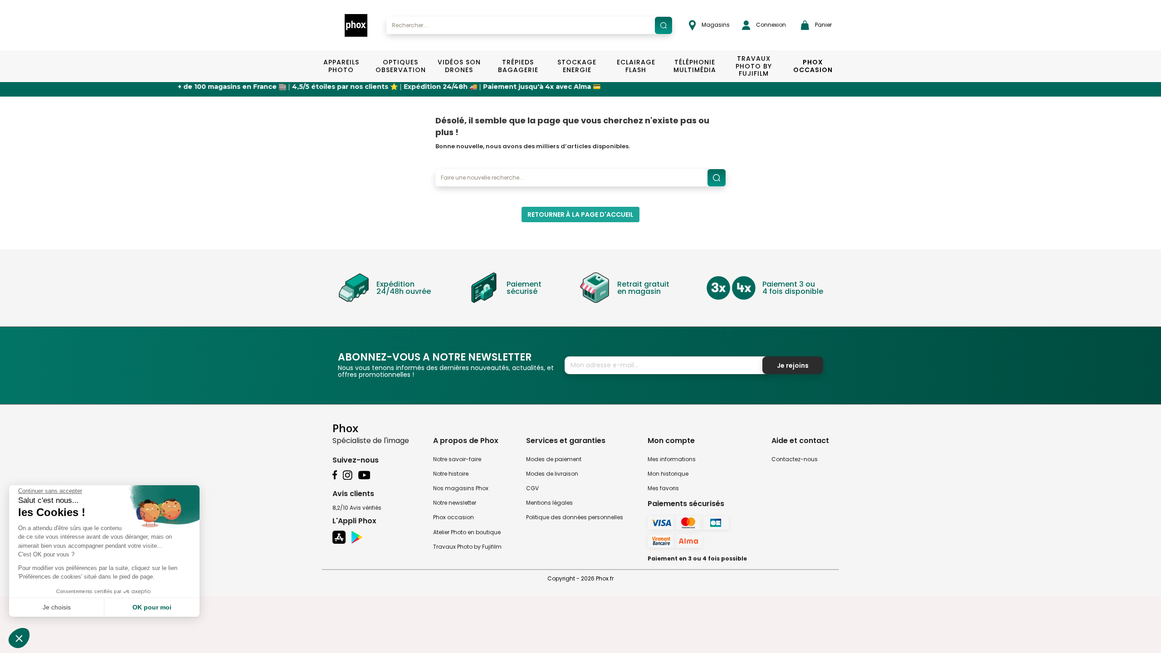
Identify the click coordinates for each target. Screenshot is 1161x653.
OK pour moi (151, 607)
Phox (345, 427)
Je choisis (57, 607)
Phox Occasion (813, 66)
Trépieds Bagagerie (518, 66)
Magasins (715, 25)
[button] (19, 638)
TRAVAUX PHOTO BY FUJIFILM (754, 66)
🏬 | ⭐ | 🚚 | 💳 (344, 87)
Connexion (770, 25)
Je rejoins (793, 365)
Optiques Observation (400, 66)
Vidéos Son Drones (459, 66)
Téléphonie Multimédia (694, 66)
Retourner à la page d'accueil (580, 214)
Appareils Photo (341, 66)
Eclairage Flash (636, 66)
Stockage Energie (576, 66)
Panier (823, 25)
